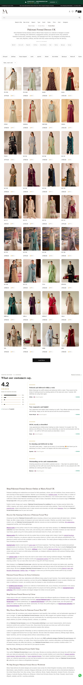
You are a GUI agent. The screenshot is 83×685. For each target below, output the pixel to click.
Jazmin (39, 56)
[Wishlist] (73, 11)
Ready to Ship (18, 22)
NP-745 (25, 156)
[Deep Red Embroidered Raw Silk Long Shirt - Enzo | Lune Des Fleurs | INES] (70, 335)
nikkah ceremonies (53, 549)
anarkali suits (10, 508)
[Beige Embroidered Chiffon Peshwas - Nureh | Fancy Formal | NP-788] (13, 271)
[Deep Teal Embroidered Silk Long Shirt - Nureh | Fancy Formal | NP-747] (70, 142)
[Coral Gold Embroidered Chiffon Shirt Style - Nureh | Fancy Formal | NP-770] (70, 175)
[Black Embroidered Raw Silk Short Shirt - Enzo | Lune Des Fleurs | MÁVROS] (70, 271)
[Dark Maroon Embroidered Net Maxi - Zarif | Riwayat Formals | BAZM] (51, 78)
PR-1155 (6, 92)
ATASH (6, 124)
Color (59, 22)
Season (33, 22)
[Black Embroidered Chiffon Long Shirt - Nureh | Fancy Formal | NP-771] (13, 207)
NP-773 (25, 284)
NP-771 (6, 220)
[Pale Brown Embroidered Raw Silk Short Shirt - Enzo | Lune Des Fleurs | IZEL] (13, 335)
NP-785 (44, 252)
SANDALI (25, 124)
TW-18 (5, 156)
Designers (65, 22)
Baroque (63, 44)
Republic (28, 44)
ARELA (25, 316)
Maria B (13, 44)
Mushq (56, 44)
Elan (50, 44)
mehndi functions (69, 535)
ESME (43, 348)
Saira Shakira (43, 44)
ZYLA (43, 284)
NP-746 (44, 156)
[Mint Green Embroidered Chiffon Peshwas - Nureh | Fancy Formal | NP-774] (51, 207)
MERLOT (44, 316)
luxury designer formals (34, 656)
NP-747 (63, 156)
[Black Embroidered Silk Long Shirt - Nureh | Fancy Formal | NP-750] (51, 175)
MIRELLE (6, 316)
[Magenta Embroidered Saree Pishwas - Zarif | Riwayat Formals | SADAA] (70, 110)
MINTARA (44, 124)
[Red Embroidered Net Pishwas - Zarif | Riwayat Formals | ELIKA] (70, 78)
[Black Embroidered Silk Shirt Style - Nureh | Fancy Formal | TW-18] (13, 142)
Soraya (69, 44)
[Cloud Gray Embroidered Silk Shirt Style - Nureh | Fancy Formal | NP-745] (32, 142)
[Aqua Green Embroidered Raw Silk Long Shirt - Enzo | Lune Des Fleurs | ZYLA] (51, 271)
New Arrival (26, 22)
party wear (32, 545)
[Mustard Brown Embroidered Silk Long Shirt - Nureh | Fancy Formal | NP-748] (13, 175)
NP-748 (6, 188)
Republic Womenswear (13, 570)
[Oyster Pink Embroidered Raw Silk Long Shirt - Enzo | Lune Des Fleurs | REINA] (32, 335)
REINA (24, 348)
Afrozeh (5, 56)
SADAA (63, 124)
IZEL (5, 348)
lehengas (60, 508)
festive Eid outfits (20, 656)
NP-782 (6, 252)
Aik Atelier (55, 56)
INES (62, 348)
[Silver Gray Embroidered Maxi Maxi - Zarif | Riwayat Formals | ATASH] (13, 110)
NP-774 (44, 220)
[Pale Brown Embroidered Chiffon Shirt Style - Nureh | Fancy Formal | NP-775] (70, 207)
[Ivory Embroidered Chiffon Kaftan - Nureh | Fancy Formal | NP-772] (32, 207)
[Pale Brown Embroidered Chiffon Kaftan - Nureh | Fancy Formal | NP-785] (51, 238)
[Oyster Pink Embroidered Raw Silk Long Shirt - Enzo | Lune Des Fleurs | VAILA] (70, 303)
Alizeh (46, 56)
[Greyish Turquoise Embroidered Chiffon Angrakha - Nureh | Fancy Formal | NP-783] (32, 238)
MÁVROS (63, 284)
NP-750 (44, 188)
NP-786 (63, 252)
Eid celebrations (69, 522)
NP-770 (63, 188)
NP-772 (25, 220)
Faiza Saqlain (23, 56)
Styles (48, 22)
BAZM (43, 92)
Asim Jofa (20, 44)
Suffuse (35, 44)
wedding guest (53, 494)
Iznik (32, 56)
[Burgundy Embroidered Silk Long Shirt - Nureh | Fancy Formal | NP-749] (32, 175)
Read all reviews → (76, 374)
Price (54, 22)
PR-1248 (25, 92)
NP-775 (63, 220)
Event (43, 22)
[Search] (79, 18)
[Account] (70, 11)
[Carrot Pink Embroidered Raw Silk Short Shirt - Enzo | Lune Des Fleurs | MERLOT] (51, 303)
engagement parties (42, 558)
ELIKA (62, 92)
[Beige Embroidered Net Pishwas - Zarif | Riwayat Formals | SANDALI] (32, 110)
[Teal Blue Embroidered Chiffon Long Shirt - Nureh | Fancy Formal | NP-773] (32, 271)
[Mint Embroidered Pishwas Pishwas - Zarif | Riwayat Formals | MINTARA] (51, 110)
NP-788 (6, 284)
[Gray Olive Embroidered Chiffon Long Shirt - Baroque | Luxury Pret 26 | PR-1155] (13, 78)
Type (39, 22)
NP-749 (25, 188)
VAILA (62, 316)
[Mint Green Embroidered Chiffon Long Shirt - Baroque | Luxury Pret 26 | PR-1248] (32, 78)
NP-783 (25, 252)
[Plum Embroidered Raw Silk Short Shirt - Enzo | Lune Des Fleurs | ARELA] (32, 303)
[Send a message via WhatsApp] (80, 675)
